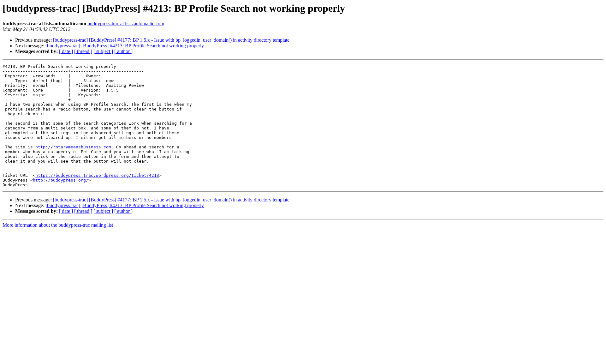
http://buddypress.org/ (60, 180)
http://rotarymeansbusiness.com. (74, 147)
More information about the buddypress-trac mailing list (58, 225)
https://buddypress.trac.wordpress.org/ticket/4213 (97, 175)
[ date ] (66, 51)
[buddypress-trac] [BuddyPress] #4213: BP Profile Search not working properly (124, 45)
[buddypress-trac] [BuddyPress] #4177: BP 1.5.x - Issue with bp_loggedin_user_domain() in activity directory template (171, 40)
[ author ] (123, 51)
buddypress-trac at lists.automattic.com (125, 23)
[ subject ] (103, 51)
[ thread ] (83, 51)
